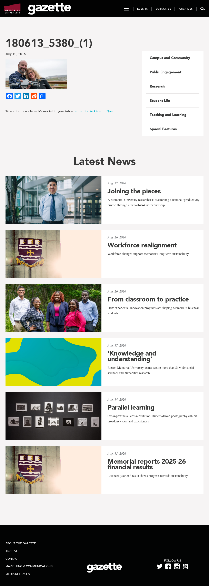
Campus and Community (170, 58)
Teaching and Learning (168, 115)
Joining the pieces (134, 191)
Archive (12, 551)
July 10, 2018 (16, 53)
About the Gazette (21, 543)
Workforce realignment (142, 245)
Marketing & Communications (29, 566)
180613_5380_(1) (49, 43)
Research (157, 86)
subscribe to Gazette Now (94, 111)
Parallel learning (131, 407)
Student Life (160, 101)
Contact (12, 558)
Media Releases (18, 574)
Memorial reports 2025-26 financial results (147, 464)
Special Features (163, 129)
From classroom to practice (148, 299)
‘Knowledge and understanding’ (132, 356)
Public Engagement (165, 72)
